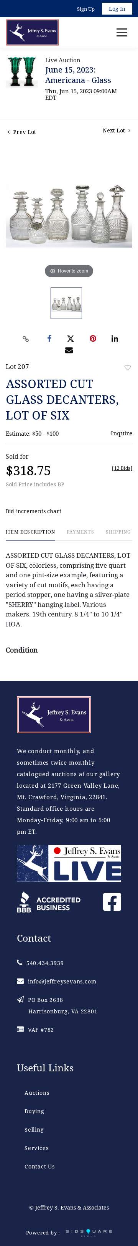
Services (36, 1148)
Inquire (121, 433)
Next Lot (115, 130)
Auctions (37, 1092)
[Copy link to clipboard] (26, 339)
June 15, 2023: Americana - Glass (78, 74)
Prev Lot (24, 132)
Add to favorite (127, 367)
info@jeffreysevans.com (62, 981)
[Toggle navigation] (122, 32)
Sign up (86, 8)
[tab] (30, 534)
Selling (34, 1129)
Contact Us (40, 1166)
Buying (34, 1111)
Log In (117, 8)
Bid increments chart (33, 511)
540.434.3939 (45, 963)
